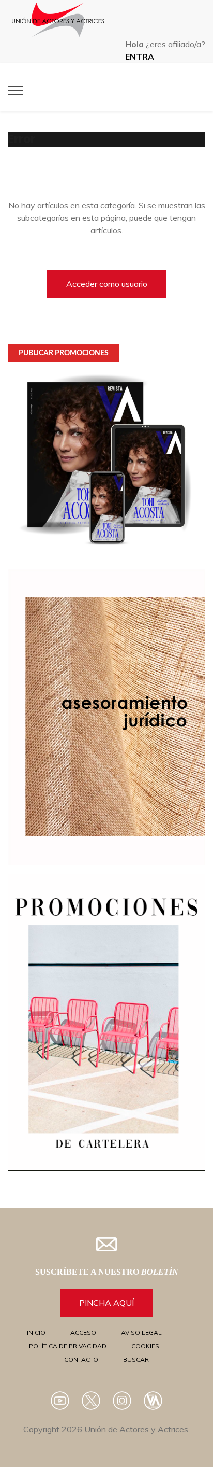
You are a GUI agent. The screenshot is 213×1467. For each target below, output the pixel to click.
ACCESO (83, 1332)
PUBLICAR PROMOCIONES (64, 353)
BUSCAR (136, 1359)
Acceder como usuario (106, 283)
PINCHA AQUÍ (106, 1302)
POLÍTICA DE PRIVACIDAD (67, 1346)
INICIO (36, 1332)
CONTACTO (81, 1359)
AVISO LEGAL (141, 1332)
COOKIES (145, 1346)
